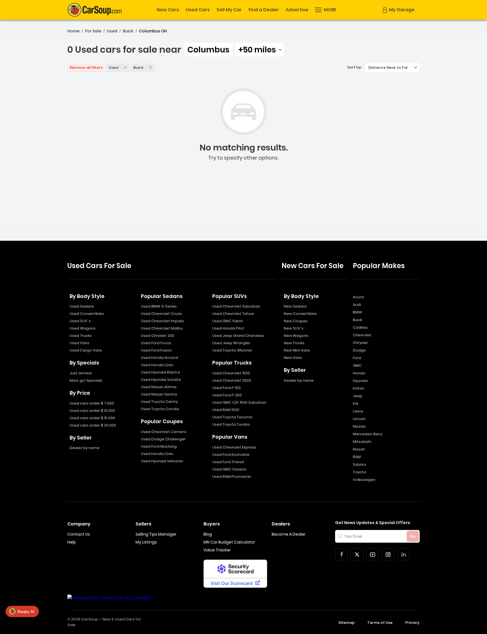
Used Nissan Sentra (159, 394)
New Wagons (296, 335)
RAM (357, 457)
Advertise (297, 10)
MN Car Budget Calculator (229, 542)
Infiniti (358, 388)
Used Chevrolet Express (234, 447)
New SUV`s (294, 328)
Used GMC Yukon (227, 321)
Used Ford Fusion (156, 350)
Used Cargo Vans (86, 350)
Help (71, 542)
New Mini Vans (297, 350)
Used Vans (79, 343)
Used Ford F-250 (227, 395)
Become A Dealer (289, 534)
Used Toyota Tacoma (232, 417)
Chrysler (360, 342)
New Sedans (295, 306)
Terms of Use (380, 622)
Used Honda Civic (157, 365)
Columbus (208, 49)
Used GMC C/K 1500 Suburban (239, 402)
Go (413, 536)
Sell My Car (229, 10)
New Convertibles (300, 313)
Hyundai (360, 380)
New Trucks (294, 343)
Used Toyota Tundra (231, 424)
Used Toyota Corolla (160, 409)
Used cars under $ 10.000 (92, 410)
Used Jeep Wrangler (231, 343)
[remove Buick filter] (150, 67)
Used (112, 31)
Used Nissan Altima (158, 387)
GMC (357, 365)
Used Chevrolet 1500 (231, 373)
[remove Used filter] (125, 67)
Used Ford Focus (156, 343)
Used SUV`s (80, 321)
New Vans (293, 357)
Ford (357, 358)
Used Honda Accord (159, 357)
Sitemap (346, 622)
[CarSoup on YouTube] (372, 554)
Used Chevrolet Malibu (162, 328)
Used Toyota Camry (159, 401)
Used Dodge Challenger (163, 439)
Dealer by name (84, 447)
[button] (325, 10)
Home (73, 31)
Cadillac (360, 327)
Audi (357, 304)
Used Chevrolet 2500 (231, 380)
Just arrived (81, 373)
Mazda (359, 426)
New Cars (168, 10)
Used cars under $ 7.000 (92, 403)
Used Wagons (83, 328)
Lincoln (359, 418)
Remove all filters (86, 67)
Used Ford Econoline (230, 454)
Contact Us (78, 534)
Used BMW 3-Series (159, 306)
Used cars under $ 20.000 (93, 425)
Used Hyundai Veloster (162, 461)
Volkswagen (364, 479)
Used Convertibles (87, 313)
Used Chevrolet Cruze (161, 313)
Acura (358, 297)
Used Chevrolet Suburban (236, 306)
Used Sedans (82, 306)
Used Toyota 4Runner (232, 350)
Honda (359, 373)
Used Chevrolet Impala (162, 321)
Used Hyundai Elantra (160, 372)
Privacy (412, 622)
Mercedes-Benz (367, 434)
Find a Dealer (264, 10)
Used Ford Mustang (159, 446)
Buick (128, 31)
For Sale (93, 31)
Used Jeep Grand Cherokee (238, 335)
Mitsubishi (362, 441)
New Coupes (295, 321)
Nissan (359, 449)
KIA (355, 403)
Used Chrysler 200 (157, 335)
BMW (357, 312)
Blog (207, 534)
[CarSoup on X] (357, 554)
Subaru (359, 464)
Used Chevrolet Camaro (163, 431)
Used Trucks (81, 335)
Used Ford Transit (228, 462)
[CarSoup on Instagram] (388, 554)
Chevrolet (362, 335)
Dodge (359, 350)
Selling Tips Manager (156, 534)
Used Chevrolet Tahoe (233, 313)
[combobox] (259, 50)
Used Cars (198, 10)
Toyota (359, 472)
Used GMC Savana (229, 469)
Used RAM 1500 (225, 409)
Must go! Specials (86, 380)
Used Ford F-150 (226, 387)
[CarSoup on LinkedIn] (403, 554)
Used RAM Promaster (231, 476)
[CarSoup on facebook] (341, 554)
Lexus (358, 411)
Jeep (357, 396)
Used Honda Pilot (228, 328)
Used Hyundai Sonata (161, 379)
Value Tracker (217, 550)
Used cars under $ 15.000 (92, 418)
